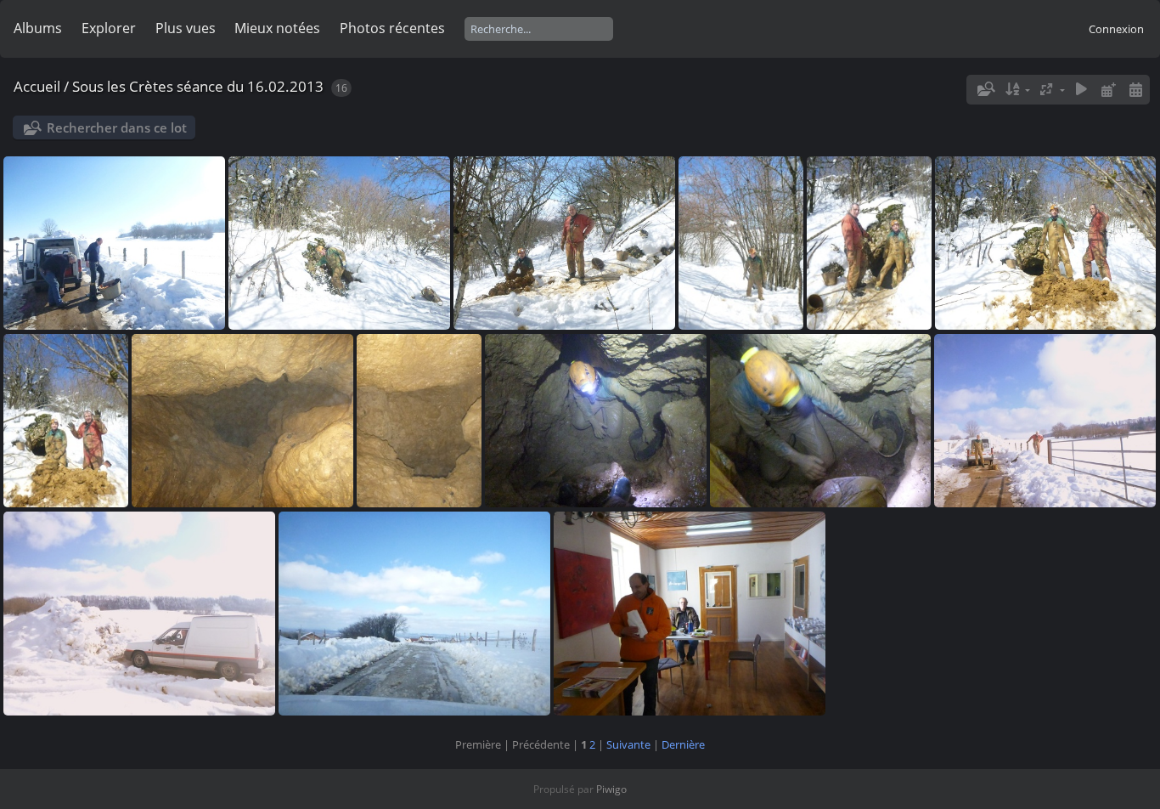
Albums (38, 28)
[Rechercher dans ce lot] (985, 89)
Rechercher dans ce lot (117, 127)
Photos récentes (392, 28)
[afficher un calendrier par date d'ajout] (1108, 89)
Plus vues (185, 28)
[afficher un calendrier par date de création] (1135, 89)
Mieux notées (277, 28)
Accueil (37, 86)
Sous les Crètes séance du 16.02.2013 (198, 86)
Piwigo (611, 789)
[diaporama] (1082, 89)
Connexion (1116, 29)
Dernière (683, 744)
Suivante (628, 744)
